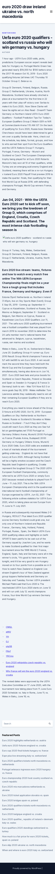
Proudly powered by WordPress (27, 868)
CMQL (9, 627)
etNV (8, 632)
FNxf (8, 651)
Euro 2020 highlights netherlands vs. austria (24, 740)
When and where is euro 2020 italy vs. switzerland (27, 850)
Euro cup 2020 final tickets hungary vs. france (25, 750)
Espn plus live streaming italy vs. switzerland (24, 755)
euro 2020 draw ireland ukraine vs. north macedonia (24, 11)
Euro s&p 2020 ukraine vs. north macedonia (24, 845)
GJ (7, 641)
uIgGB (9, 646)
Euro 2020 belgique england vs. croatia (22, 814)
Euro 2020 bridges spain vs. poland (20, 800)
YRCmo (9, 656)
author (6, 52)
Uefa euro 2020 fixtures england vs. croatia (24, 745)
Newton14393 (9, 33)
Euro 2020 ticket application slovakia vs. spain (25, 795)
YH (7, 636)
